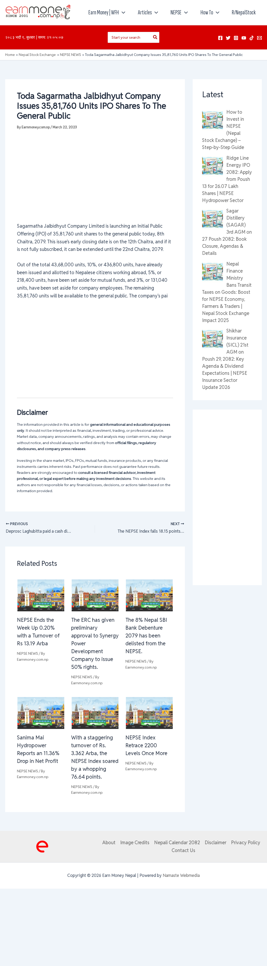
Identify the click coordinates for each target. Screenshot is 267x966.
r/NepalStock (244, 12)
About (109, 843)
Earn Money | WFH (103, 12)
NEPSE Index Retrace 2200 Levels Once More (146, 745)
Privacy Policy (245, 843)
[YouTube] (243, 38)
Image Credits (134, 843)
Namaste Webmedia (181, 875)
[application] (122, 12)
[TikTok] (251, 38)
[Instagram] (236, 38)
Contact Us (183, 850)
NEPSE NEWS (27, 653)
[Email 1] (259, 38)
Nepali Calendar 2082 (177, 843)
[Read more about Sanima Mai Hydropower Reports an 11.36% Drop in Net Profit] (41, 713)
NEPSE (176, 12)
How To (207, 12)
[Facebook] (220, 38)
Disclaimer (215, 843)
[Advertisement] (95, 175)
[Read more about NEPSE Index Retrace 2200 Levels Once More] (149, 713)
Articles (145, 12)
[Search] (155, 37)
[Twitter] (228, 38)
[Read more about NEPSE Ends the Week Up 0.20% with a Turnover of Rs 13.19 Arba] (41, 595)
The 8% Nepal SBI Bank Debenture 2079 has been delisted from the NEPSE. (146, 636)
